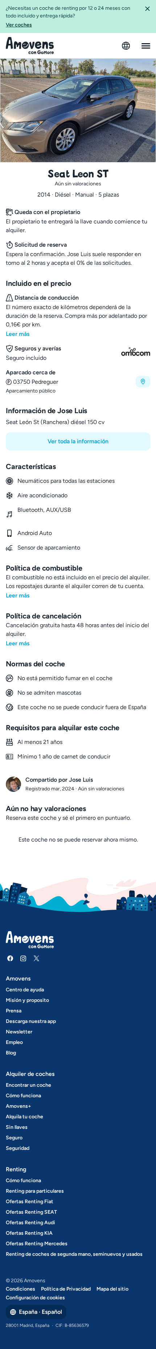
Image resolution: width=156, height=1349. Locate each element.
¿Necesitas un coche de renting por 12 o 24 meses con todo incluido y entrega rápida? (68, 16)
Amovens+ (18, 1106)
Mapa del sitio (112, 1289)
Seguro (14, 1138)
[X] (36, 958)
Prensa (13, 1011)
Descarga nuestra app (31, 1021)
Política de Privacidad (66, 1289)
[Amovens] (30, 45)
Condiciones (20, 1289)
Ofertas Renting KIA (29, 1233)
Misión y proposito (27, 1000)
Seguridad (17, 1148)
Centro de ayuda (25, 990)
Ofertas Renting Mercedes (36, 1244)
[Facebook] (10, 958)
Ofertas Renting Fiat (29, 1201)
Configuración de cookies (35, 1298)
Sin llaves (17, 1127)
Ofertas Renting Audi (30, 1223)
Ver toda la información (78, 441)
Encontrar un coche (28, 1085)
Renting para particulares (35, 1191)
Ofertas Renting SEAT (31, 1212)
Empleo (14, 1042)
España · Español (40, 1311)
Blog (11, 1053)
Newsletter (19, 1032)
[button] (147, 16)
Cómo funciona (23, 1096)
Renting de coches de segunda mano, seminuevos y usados (74, 1254)
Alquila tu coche (24, 1117)
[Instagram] (23, 958)
